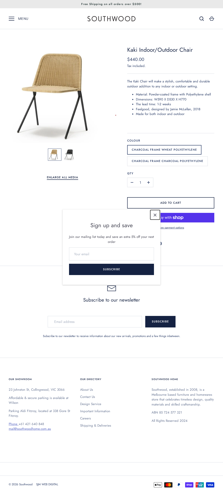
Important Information (95, 411)
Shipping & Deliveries (95, 425)
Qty (130, 173)
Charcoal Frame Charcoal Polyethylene (167, 161)
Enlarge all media (62, 177)
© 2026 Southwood (20, 484)
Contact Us (87, 396)
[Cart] (211, 18)
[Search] (201, 18)
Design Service (90, 404)
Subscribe (111, 269)
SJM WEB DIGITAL (47, 484)
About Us (86, 389)
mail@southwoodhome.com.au (30, 428)
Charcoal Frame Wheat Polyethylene (164, 150)
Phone (14, 424)
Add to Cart (170, 203)
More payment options (170, 227)
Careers (85, 418)
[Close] (155, 215)
